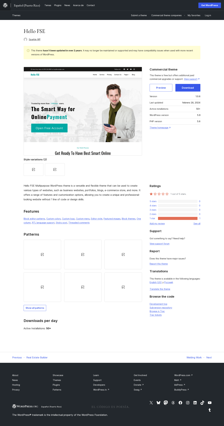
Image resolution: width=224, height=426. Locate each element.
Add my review (157, 223)
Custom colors (53, 218)
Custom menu (83, 218)
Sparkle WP (35, 39)
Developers (99, 385)
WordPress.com (183, 375)
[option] (42, 254)
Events (137, 380)
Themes (16, 15)
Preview (161, 87)
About (15, 375)
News (15, 380)
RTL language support (43, 222)
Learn (96, 375)
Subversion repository (161, 307)
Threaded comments (79, 222)
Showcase (58, 375)
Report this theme (159, 263)
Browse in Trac (157, 311)
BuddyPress (181, 389)
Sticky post (61, 222)
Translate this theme (160, 289)
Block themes (128, 218)
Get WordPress (209, 5)
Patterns (57, 389)
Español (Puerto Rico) (51, 406)
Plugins (56, 385)
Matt (177, 380)
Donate (139, 385)
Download (188, 87)
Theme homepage (159, 127)
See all (197, 223)
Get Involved (140, 375)
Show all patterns (35, 308)
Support (97, 380)
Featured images (112, 218)
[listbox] (83, 271)
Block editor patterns (34, 218)
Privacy (16, 389)
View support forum (159, 243)
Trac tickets (156, 315)
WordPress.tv (101, 389)
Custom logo (68, 218)
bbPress (179, 385)
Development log (158, 304)
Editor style (96, 218)
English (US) (156, 282)
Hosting (16, 385)
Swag (138, 389)
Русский (168, 282)
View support (190, 79)
